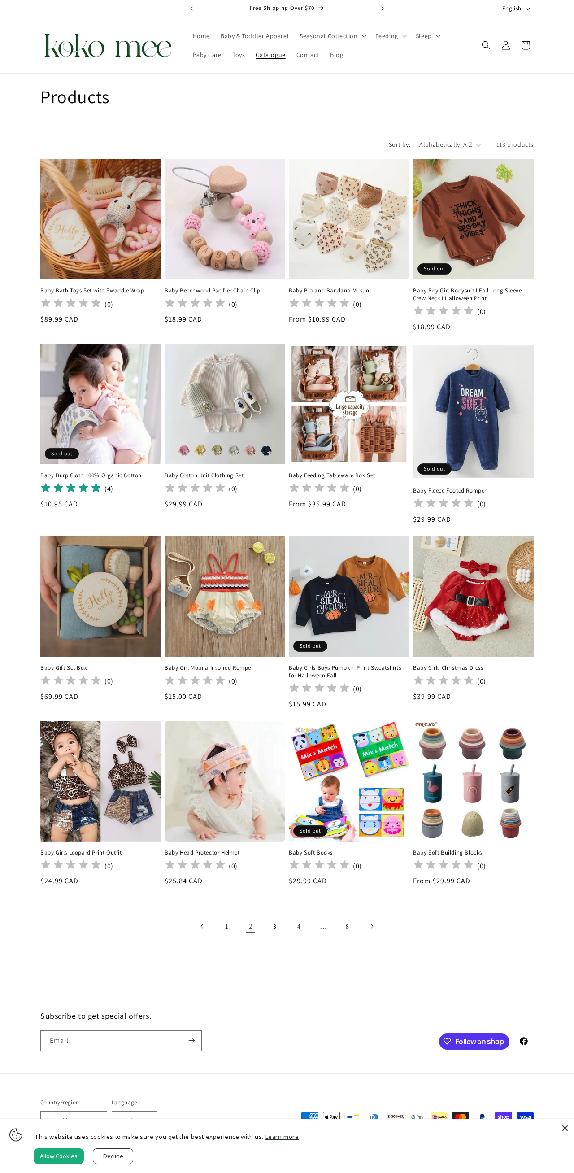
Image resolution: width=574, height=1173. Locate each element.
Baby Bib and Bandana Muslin (329, 290)
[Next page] (372, 926)
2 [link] (251, 926)
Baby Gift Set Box (63, 668)
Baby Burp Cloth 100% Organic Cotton (91, 475)
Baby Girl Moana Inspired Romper (209, 668)
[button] (332, 35)
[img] (70, 489)
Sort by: (399, 144)
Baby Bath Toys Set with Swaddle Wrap (92, 290)
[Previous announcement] (191, 8)
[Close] (565, 1128)
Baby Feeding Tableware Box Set (332, 475)
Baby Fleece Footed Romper (450, 490)
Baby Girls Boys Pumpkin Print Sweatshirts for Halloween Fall (345, 671)
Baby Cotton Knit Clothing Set (204, 475)
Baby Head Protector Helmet (202, 852)
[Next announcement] (382, 8)
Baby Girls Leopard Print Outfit (81, 852)
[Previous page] (202, 926)
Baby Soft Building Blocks (447, 852)
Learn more (282, 1137)
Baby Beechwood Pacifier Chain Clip (212, 290)
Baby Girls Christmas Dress (448, 668)
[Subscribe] (191, 1040)
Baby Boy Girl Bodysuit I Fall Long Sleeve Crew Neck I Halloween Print (467, 294)
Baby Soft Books (311, 852)
